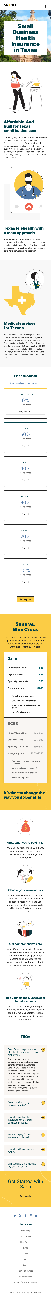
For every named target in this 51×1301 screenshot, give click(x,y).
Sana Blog (25, 1230)
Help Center (25, 1242)
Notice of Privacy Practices (25, 1282)
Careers (25, 1253)
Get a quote (25, 599)
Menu (45, 5)
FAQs (25, 1248)
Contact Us (25, 1259)
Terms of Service (25, 1271)
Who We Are (25, 1236)
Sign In (25, 1265)
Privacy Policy (25, 1276)
